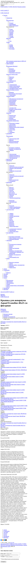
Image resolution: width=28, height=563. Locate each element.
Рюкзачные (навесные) (14, 72)
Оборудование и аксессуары (16, 238)
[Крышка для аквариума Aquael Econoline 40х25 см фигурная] (14, 424)
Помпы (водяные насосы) (12, 89)
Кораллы (11, 245)
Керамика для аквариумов (15, 250)
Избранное (3, 309)
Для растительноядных (14, 198)
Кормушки (11, 200)
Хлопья (11, 196)
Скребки (11, 214)
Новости (8, 272)
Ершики (11, 217)
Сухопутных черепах (14, 208)
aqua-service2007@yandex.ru (7, 291)
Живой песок (12, 125)
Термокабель (12, 104)
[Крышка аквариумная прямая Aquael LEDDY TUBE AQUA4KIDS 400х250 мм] (14, 407)
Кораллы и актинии (14, 262)
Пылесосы (11, 225)
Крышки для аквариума (15, 149)
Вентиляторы (12, 101)
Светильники (9, 136)
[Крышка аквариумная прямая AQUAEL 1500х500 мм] (14, 368)
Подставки (12, 48)
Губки (10, 79)
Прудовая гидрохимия (14, 236)
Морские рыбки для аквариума (16, 265)
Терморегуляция (10, 96)
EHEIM (11, 34)
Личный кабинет (5, 311)
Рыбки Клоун (12, 267)
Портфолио (6, 288)
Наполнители (12, 80)
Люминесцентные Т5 (14, 155)
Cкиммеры (12, 132)
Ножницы (11, 223)
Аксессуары (12, 116)
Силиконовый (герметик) (15, 229)
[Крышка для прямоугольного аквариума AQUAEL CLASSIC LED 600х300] (14, 352)
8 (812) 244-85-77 (5, 6)
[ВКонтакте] (1, 540)
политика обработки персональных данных (16, 545)
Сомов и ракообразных (14, 207)
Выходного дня (13, 194)
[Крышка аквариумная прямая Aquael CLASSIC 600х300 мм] (14, 391)
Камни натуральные (14, 248)
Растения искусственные (15, 244)
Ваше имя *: (4, 553)
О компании (6, 270)
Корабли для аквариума (15, 254)
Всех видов (12, 192)
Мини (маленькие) (13, 25)
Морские (8, 38)
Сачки (10, 218)
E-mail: (2, 555)
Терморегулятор (13, 105)
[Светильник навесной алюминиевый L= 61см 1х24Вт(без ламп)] (14, 360)
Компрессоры (12, 115)
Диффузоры (12, 110)
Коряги (11, 247)
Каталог (5, 15)
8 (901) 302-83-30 (13, 6)
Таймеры (11, 150)
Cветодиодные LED (14, 138)
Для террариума (13, 158)
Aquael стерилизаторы (14, 86)
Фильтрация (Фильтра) (11, 66)
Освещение (6, 315)
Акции (5, 268)
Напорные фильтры (14, 239)
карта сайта (12, 542)
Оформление (9, 281)
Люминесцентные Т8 (14, 156)
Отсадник (11, 221)
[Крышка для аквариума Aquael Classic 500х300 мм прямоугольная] (14, 415)
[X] (6, 540)
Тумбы (8, 42)
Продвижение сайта (5, 546)
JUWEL (11, 29)
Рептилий (11, 205)
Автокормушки (13, 202)
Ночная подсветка (13, 142)
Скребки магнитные (14, 216)
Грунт (10, 256)
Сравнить (3, 310)
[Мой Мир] (4, 540)
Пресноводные (10, 20)
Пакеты (11, 220)
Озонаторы (12, 128)
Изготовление (9, 280)
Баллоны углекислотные (15, 109)
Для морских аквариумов (12, 120)
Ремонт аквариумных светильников (15, 285)
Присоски (11, 77)
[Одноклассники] (2, 540)
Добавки (11, 177)
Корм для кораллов (13, 179)
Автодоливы (12, 124)
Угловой (11, 23)
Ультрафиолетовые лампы (15, 88)
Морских (11, 187)
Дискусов (11, 191)
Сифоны (11, 213)
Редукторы (12, 111)
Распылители (12, 119)
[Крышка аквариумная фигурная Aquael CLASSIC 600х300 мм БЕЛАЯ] (14, 383)
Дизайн (8, 284)
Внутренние (12, 70)
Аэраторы (8, 113)
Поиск (2, 5)
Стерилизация (9, 82)
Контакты (5, 289)
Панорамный (12, 24)
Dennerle (11, 32)
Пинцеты (11, 222)
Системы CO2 (12, 107)
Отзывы (5, 276)
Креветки (11, 266)
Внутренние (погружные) (15, 93)
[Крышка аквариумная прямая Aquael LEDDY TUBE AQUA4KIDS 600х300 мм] (14, 399)
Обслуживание (10, 283)
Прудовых (11, 189)
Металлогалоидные (14, 141)
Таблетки (11, 195)
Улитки (11, 263)
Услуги (5, 277)
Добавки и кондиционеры (15, 168)
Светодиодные (12, 154)
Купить (2, 358)
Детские (11, 36)
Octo (10, 41)
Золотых (11, 190)
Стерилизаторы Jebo (14, 87)
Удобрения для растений (15, 170)
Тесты (10, 131)
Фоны (10, 249)
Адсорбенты (12, 181)
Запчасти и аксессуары (12, 74)
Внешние (11, 68)
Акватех (11, 33)
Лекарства (11, 165)
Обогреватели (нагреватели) (16, 98)
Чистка (8, 286)
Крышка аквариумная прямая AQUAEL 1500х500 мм (14, 369)
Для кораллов (12, 230)
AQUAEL (11, 30)
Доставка (5, 274)
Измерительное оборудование (16, 127)
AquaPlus (11, 37)
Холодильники (13, 100)
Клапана (11, 118)
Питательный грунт (14, 257)
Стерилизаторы (13, 84)
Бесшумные (12, 71)
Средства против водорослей (16, 167)
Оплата (5, 275)
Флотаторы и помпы (14, 123)
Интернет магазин (7, 314)
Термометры (12, 102)
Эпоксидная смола (13, 226)
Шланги (11, 78)
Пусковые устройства (14, 147)
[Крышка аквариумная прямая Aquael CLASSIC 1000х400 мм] (14, 375)
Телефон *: (3, 556)
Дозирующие (12, 95)
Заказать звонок (22, 6)
